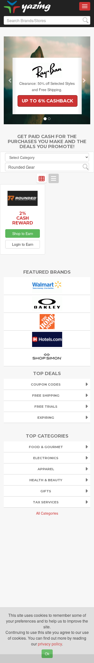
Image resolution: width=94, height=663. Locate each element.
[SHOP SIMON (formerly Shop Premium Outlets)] (47, 357)
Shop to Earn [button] (22, 233)
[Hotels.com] (47, 339)
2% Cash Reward (22, 218)
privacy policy (50, 644)
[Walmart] (47, 285)
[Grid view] (42, 178)
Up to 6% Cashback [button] (47, 101)
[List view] (54, 178)
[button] (10, 80)
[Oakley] (47, 303)
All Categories (47, 513)
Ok (47, 653)
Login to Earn (22, 244)
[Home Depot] (47, 321)
